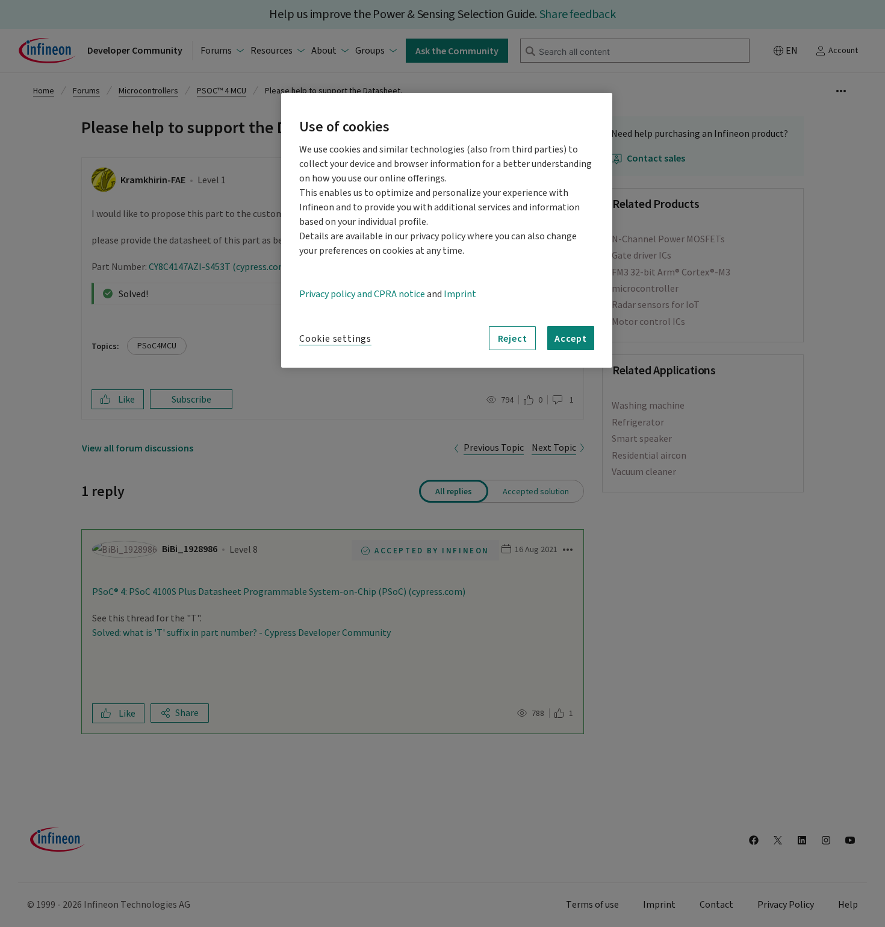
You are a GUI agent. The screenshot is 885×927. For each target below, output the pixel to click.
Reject (512, 338)
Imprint (460, 294)
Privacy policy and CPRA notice (362, 294)
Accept (570, 338)
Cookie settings (335, 338)
